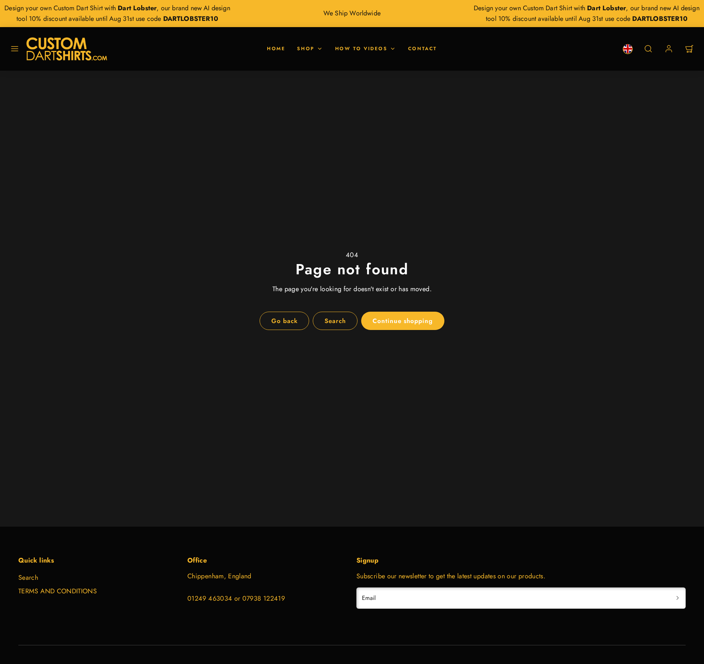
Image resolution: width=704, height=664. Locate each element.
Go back (284, 320)
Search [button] (335, 320)
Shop (305, 48)
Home (276, 48)
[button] (14, 49)
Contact (422, 48)
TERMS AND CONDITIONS (57, 591)
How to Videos (361, 48)
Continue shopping (403, 320)
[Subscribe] (678, 598)
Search (28, 577)
